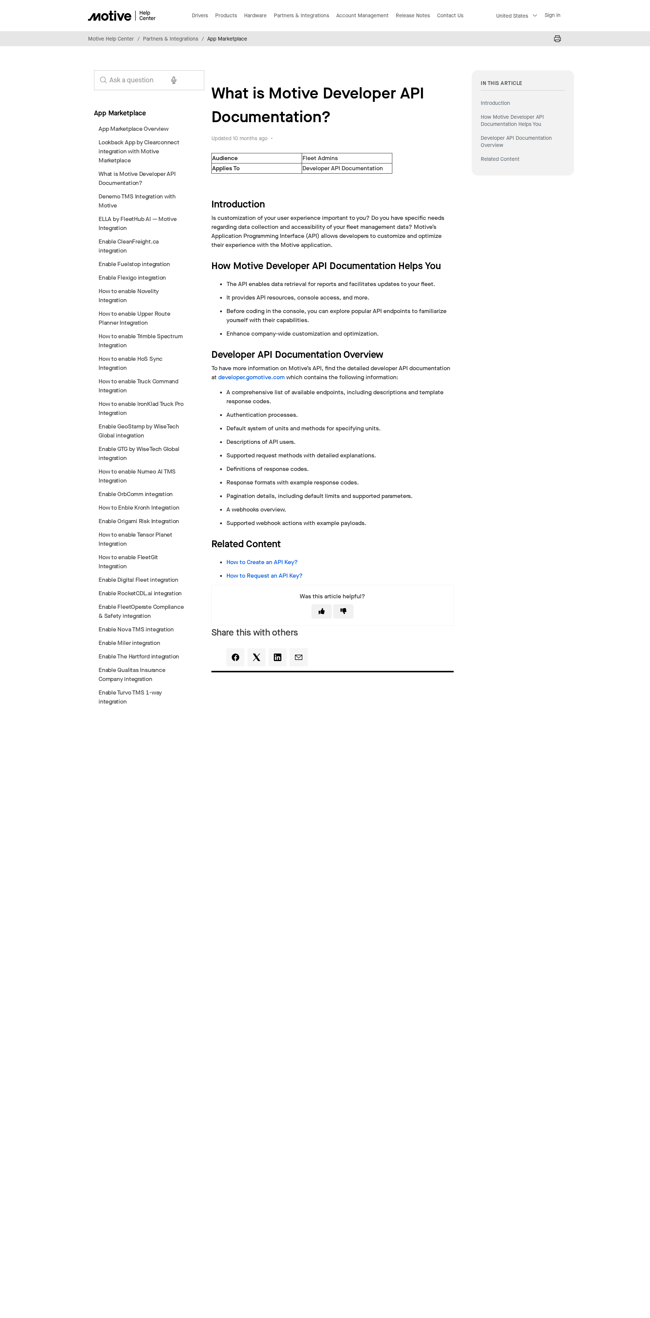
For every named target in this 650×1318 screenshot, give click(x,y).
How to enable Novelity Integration (129, 295)
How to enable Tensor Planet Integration (135, 539)
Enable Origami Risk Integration (139, 521)
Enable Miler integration (129, 643)
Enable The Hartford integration (139, 656)
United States (512, 16)
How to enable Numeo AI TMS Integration (137, 476)
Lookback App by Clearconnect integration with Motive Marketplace (139, 151)
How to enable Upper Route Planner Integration (134, 318)
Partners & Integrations (170, 38)
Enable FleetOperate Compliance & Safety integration (141, 611)
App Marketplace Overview (134, 129)
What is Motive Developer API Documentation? (137, 178)
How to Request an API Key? (264, 576)
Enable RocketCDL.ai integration (140, 593)
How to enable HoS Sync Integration (130, 363)
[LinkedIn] (278, 657)
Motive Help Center (111, 38)
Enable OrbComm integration (136, 494)
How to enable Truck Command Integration (138, 385)
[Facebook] (235, 657)
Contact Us (450, 15)
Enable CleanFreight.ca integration (129, 246)
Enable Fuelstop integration (134, 264)
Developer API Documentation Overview (516, 141)
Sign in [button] (552, 15)
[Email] (299, 657)
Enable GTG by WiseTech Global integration (139, 453)
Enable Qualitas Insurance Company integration (132, 674)
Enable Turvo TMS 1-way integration (130, 697)
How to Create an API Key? (262, 562)
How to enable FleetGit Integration (128, 561)
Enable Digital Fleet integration (138, 580)
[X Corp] (257, 657)
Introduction (495, 103)
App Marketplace (227, 38)
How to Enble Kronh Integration (139, 507)
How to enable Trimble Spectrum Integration (140, 340)
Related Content (500, 159)
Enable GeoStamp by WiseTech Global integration (139, 430)
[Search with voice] (173, 80)
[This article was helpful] (321, 611)
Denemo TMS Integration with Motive (137, 200)
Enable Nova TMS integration (136, 629)
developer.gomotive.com (251, 377)
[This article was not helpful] (343, 611)
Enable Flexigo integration (132, 277)
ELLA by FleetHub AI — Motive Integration (138, 223)
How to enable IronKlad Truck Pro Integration (141, 408)
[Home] (122, 15)
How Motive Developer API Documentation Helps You (512, 120)
